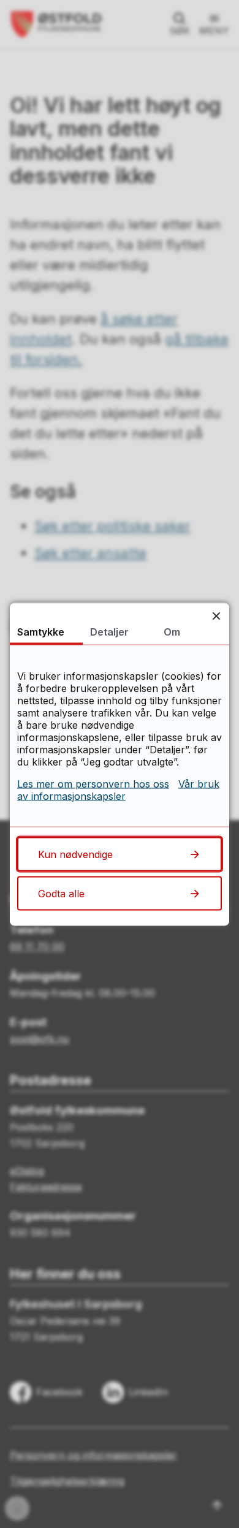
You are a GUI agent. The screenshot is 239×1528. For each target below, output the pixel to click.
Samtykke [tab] (40, 631)
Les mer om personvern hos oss (93, 783)
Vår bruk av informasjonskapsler (118, 789)
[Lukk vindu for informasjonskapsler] (216, 616)
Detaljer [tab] (109, 631)
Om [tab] (172, 631)
